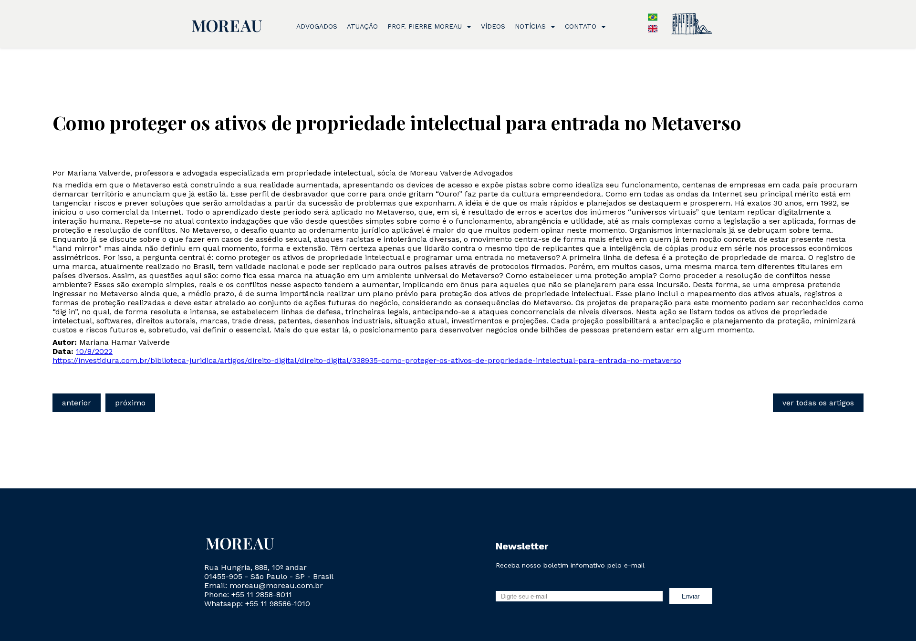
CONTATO (582, 26)
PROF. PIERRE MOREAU (425, 26)
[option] (652, 31)
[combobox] (648, 18)
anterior (76, 402)
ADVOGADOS (316, 26)
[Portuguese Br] (652, 19)
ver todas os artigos (818, 402)
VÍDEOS (493, 26)
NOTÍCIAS (531, 26)
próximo (130, 402)
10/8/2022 (94, 351)
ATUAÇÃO (362, 26)
